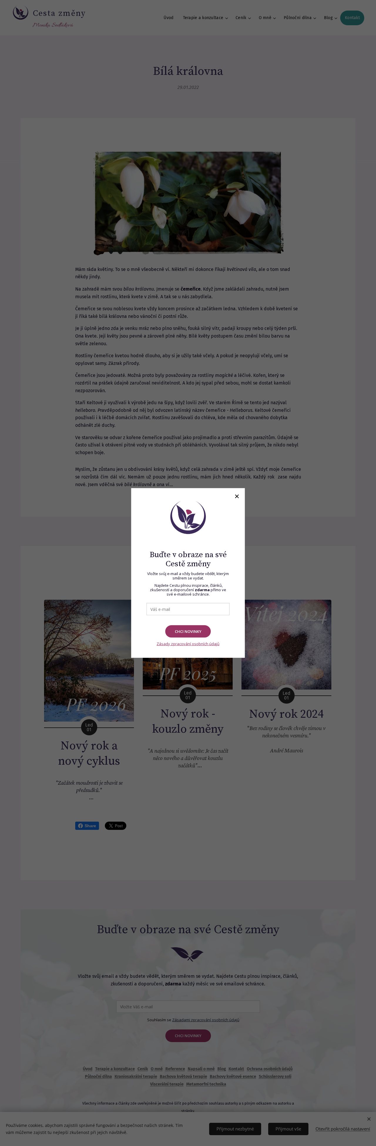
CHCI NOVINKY (188, 631)
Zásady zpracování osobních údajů (188, 643)
